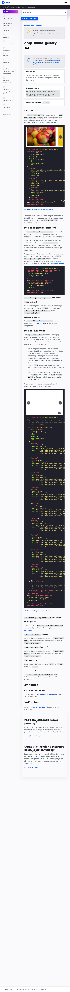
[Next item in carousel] (60, 137)
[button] (66, 2)
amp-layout (6, 69)
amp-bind (6, 37)
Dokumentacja (29, 25)
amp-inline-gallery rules (36, 707)
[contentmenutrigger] (44, 12)
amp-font (6, 53)
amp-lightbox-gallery (9, 71)
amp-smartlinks (8, 100)
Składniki (39, 25)
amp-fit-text (6, 51)
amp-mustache (7, 83)
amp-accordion (7, 18)
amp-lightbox (7, 73)
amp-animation (8, 28)
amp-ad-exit (7, 21)
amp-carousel (7, 44)
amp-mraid (6, 80)
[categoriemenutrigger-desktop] (29, 18)
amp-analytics (7, 23)
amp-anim (6, 25)
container (46, 103)
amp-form (6, 55)
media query (28, 630)
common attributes (37, 323)
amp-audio (6, 30)
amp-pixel (6, 89)
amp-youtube (7, 114)
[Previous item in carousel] (28, 402)
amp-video (6, 107)
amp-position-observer (9, 93)
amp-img (6, 62)
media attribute (58, 263)
